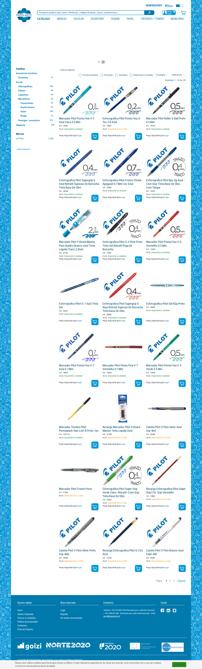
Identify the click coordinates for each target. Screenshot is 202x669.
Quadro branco (37, 107)
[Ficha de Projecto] (165, 5)
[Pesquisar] (149, 12)
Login (62, 610)
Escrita (19, 82)
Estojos (35, 90)
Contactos (22, 625)
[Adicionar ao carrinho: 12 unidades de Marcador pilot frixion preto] (95, 507)
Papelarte (35, 125)
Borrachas (35, 77)
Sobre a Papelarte (25, 614)
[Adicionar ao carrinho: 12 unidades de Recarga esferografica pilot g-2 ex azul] (138, 568)
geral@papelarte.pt (111, 616)
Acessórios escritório (26, 73)
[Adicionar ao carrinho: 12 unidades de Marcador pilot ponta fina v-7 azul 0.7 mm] (95, 383)
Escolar (79, 18)
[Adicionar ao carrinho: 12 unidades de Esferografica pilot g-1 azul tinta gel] (95, 321)
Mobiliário (177, 18)
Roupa (37, 116)
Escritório (97, 18)
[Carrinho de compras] (183, 12)
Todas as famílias (67, 70)
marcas (62, 18)
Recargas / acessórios (35, 120)
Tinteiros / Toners (152, 18)
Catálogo (43, 18)
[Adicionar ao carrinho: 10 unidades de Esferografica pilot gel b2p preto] (182, 321)
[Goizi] (29, 646)
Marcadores (35, 99)
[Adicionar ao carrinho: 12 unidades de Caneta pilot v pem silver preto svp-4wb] (95, 568)
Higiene (115, 18)
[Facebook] (162, 610)
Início (20, 610)
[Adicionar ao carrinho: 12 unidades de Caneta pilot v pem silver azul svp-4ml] (182, 445)
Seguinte (182, 581)
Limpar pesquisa (23, 149)
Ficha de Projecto (25, 629)
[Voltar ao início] (24, 15)
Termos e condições (27, 618)
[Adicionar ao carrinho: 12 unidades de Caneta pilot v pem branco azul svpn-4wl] (182, 568)
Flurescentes (37, 103)
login (80, 135)
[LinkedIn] (168, 610)
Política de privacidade (28, 621)
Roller (37, 111)
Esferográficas (35, 86)
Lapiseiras (35, 95)
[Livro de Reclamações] (173, 647)
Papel (130, 18)
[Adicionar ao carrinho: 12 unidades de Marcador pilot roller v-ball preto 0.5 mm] (182, 136)
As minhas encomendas (71, 618)
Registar (64, 614)
